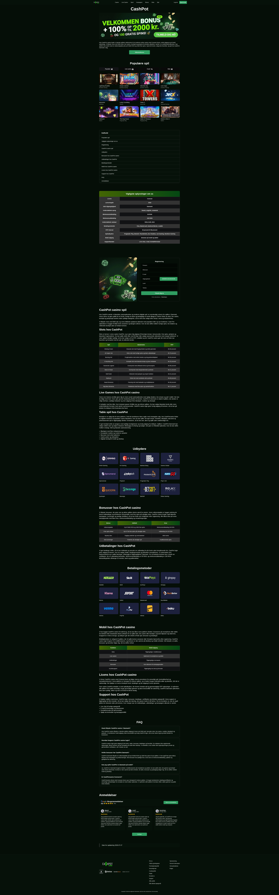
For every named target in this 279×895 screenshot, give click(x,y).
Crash (148, 69)
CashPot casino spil (107, 148)
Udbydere (104, 152)
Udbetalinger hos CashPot (109, 159)
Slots (169, 69)
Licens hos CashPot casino (109, 170)
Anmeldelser (105, 181)
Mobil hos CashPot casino (109, 166)
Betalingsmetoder (107, 163)
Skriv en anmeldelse (171, 802)
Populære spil (106, 137)
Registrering (105, 145)
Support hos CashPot (108, 174)
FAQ (103, 177)
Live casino (128, 69)
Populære (107, 69)
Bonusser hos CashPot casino (110, 155)
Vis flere (139, 834)
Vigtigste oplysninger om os (110, 141)
